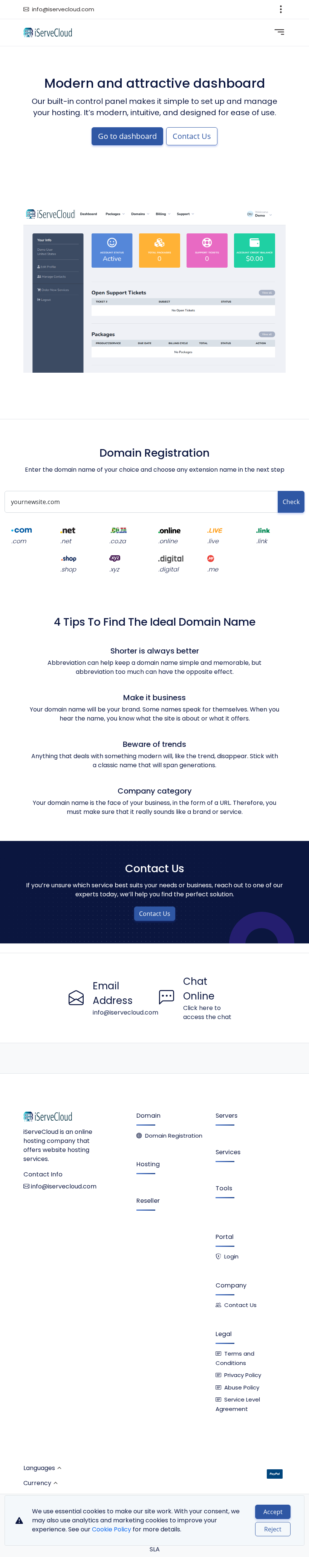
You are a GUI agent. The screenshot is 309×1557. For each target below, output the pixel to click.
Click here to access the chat (207, 1012)
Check (291, 502)
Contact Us (192, 136)
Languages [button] (39, 1468)
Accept (273, 1512)
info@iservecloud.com (63, 9)
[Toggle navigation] (281, 9)
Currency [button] (37, 1483)
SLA (155, 1549)
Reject (272, 1529)
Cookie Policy (111, 1529)
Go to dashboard (127, 136)
